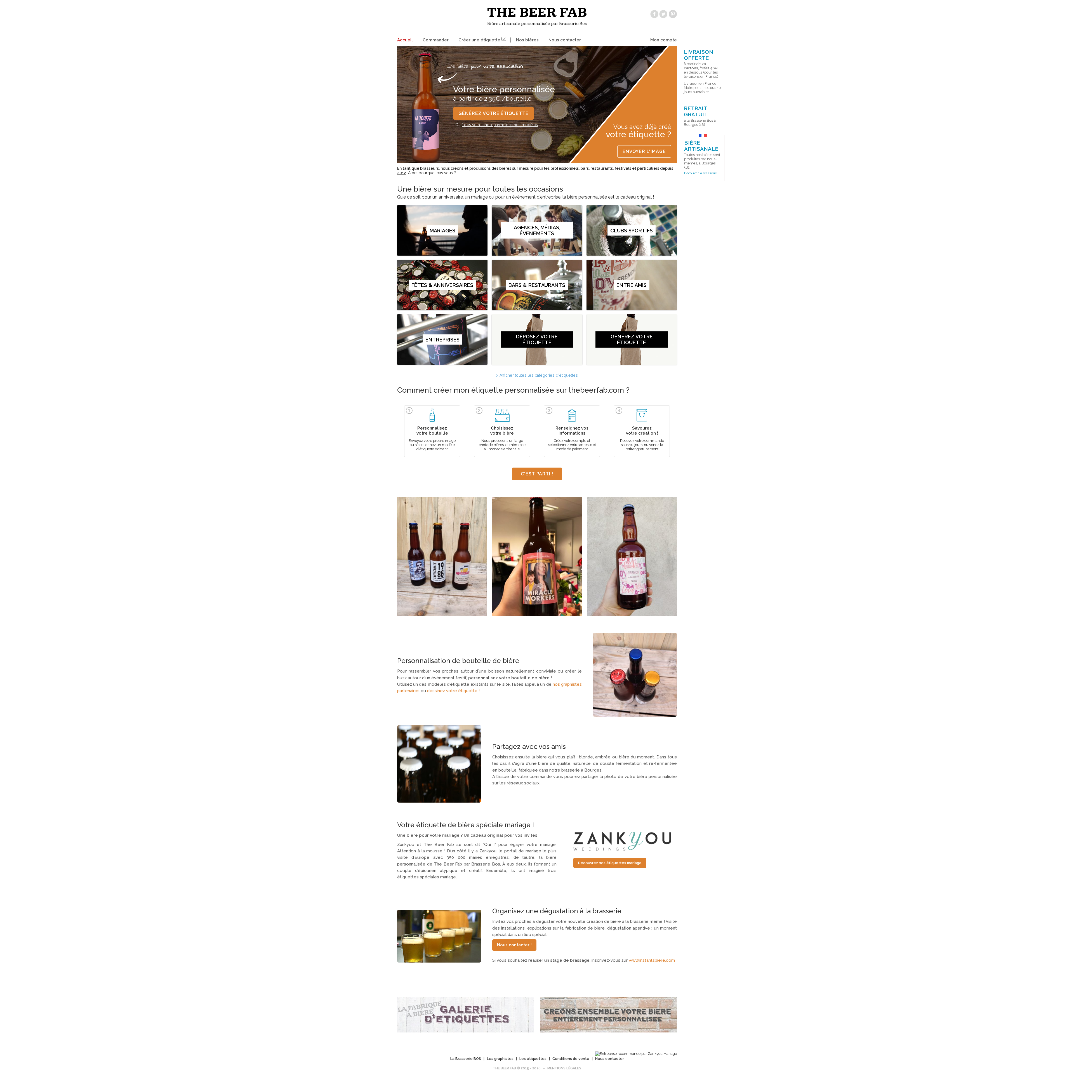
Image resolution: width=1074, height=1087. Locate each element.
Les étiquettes (533, 1059)
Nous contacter (564, 40)
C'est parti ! (537, 474)
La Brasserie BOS (465, 1059)
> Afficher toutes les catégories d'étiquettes (537, 375)
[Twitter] (663, 14)
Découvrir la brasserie (700, 173)
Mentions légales (564, 1068)
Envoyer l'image (644, 151)
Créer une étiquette (481, 40)
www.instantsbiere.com (652, 960)
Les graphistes (500, 1059)
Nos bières (527, 40)
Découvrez (610, 863)
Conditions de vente (570, 1059)
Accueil (405, 40)
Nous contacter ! (514, 944)
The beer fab (537, 12)
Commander (436, 40)
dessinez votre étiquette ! (453, 690)
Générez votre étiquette (493, 113)
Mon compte (663, 40)
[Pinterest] (672, 14)
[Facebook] (654, 14)
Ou (496, 124)
